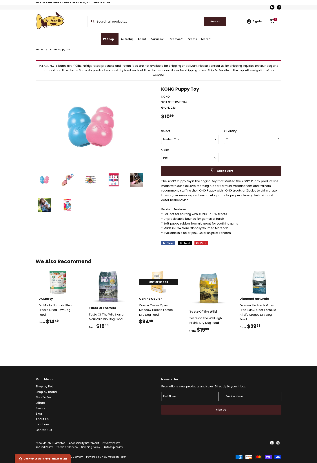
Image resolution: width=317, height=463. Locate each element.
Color (165, 150)
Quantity (230, 131)
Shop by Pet (44, 386)
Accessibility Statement (84, 443)
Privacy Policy (111, 443)
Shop (110, 39)
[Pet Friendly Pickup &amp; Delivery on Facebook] (272, 443)
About (142, 39)
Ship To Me (43, 397)
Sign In (257, 21)
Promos (175, 39)
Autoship (127, 39)
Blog (39, 413)
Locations (42, 424)
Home (39, 49)
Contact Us (44, 430)
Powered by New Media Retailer (106, 457)
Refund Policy (44, 447)
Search (218, 21)
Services (157, 39)
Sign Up (221, 409)
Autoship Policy (113, 447)
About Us (42, 419)
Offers (40, 403)
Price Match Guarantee (50, 443)
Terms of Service (67, 447)
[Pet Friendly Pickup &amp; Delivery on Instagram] (278, 443)
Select (165, 131)
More (205, 39)
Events (192, 39)
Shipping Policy (90, 447)
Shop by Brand (46, 392)
